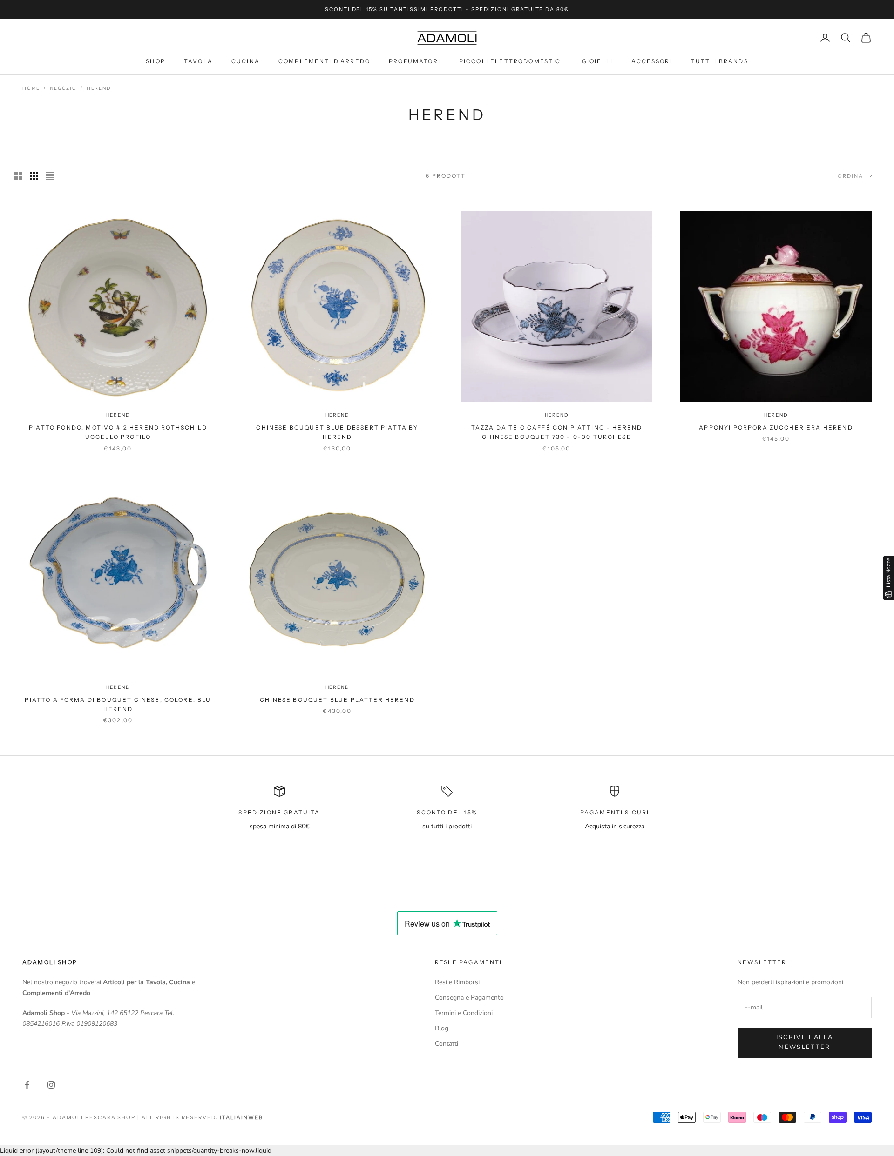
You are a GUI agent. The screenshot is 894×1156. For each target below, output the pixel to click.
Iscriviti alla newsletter (804, 1042)
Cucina (245, 61)
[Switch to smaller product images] (34, 175)
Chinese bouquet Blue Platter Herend (337, 699)
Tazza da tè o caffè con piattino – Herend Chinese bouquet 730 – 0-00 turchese (557, 432)
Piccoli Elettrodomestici (511, 61)
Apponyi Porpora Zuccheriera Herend (776, 427)
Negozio (63, 88)
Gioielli (597, 61)
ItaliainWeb (241, 1117)
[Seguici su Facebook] (27, 1084)
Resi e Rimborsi (457, 982)
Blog (441, 1028)
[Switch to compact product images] (50, 175)
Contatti (446, 1043)
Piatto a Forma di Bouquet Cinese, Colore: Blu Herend (118, 704)
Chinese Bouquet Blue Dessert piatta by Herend (337, 432)
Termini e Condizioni (464, 1012)
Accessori (651, 61)
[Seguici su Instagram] (51, 1084)
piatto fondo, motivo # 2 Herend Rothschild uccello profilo (118, 432)
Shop (155, 61)
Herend (99, 88)
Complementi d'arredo (324, 61)
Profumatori (414, 61)
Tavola (198, 61)
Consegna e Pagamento (469, 997)
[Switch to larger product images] (18, 175)
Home (31, 88)
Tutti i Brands (719, 61)
